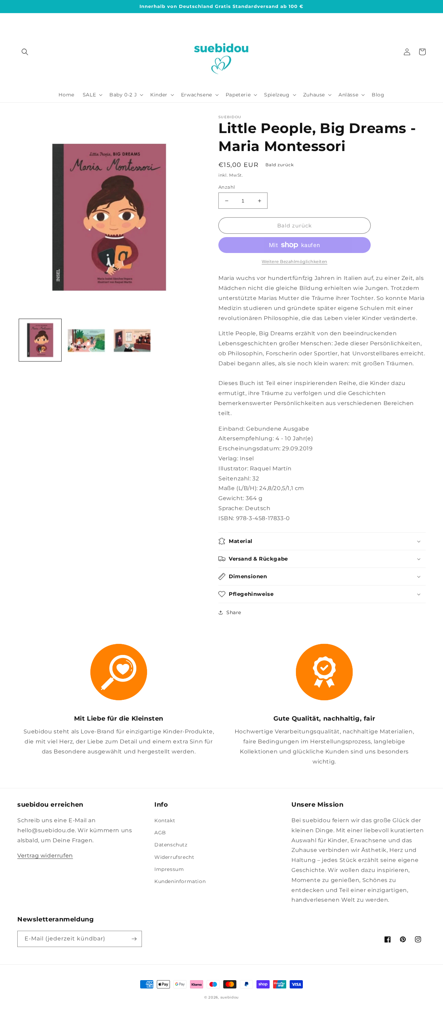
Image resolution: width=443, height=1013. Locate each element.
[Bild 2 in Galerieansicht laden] (86, 340)
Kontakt (164, 820)
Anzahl (226, 187)
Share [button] (233, 612)
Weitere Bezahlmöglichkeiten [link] (294, 261)
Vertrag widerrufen (45, 855)
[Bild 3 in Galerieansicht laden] (132, 340)
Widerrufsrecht (174, 857)
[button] (25, 51)
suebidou (229, 997)
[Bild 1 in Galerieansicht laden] (40, 340)
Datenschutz (171, 845)
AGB (160, 832)
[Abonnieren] (134, 939)
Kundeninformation (180, 881)
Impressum (169, 869)
